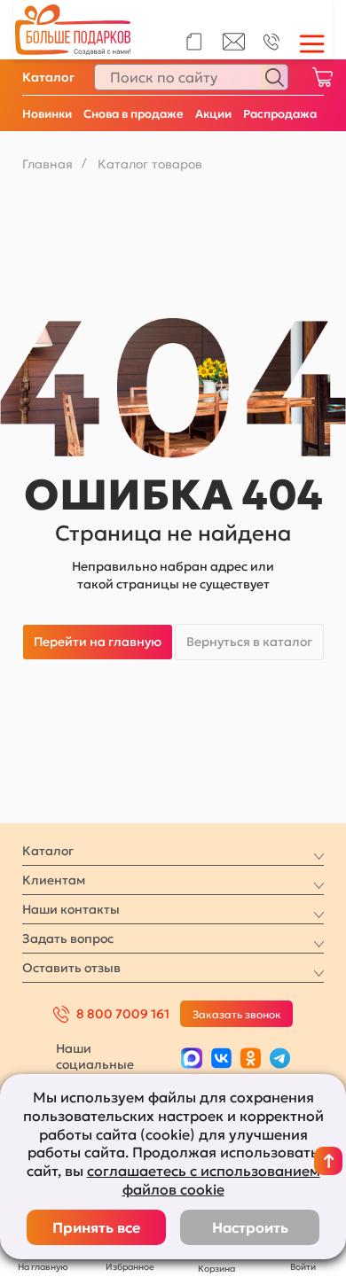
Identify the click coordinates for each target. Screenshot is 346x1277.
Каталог (48, 77)
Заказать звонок (237, 1014)
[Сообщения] (234, 46)
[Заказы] (194, 42)
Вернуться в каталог (249, 642)
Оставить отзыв (71, 968)
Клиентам (53, 880)
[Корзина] (322, 77)
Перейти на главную (97, 642)
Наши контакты (71, 909)
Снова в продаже (133, 113)
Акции (213, 113)
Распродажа (280, 113)
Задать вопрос (68, 938)
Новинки (47, 113)
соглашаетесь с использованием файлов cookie (203, 1180)
